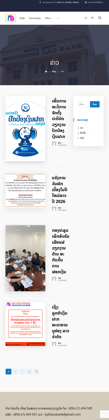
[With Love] (10, 18)
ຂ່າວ (59, 143)
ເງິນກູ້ (82, 137)
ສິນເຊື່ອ (83, 132)
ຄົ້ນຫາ (95, 104)
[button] (10, 5)
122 (29, 371)
